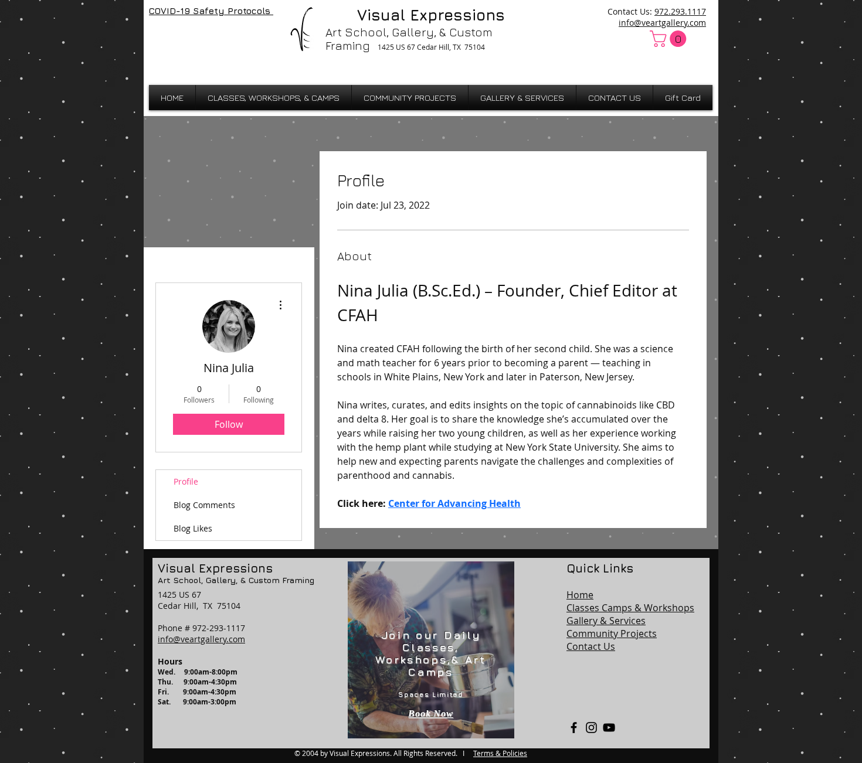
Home (579, 594)
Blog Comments (204, 504)
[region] (431, 649)
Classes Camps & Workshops (630, 607)
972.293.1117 (680, 11)
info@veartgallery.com (662, 22)
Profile (186, 481)
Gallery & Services (606, 620)
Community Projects (611, 633)
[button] (670, 38)
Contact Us (590, 646)
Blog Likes (193, 528)
